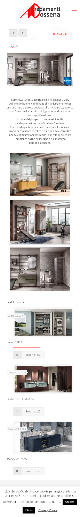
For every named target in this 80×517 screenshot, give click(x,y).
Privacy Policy (47, 510)
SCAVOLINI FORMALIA (20, 399)
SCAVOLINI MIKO (17, 458)
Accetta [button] (69, 501)
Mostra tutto (63, 34)
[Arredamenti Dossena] (40, 10)
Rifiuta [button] (29, 510)
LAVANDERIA (14, 342)
